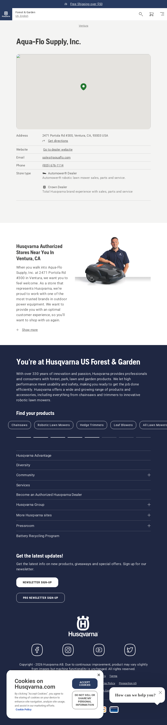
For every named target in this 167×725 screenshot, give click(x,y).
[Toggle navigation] (162, 14)
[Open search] (141, 14)
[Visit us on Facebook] (37, 650)
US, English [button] (21, 15)
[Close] (98, 674)
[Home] (6, 14)
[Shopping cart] (151, 14)
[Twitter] (130, 650)
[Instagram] (68, 650)
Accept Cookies (84, 683)
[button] (83, 87)
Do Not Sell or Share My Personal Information (85, 700)
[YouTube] (99, 650)
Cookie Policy (24, 709)
